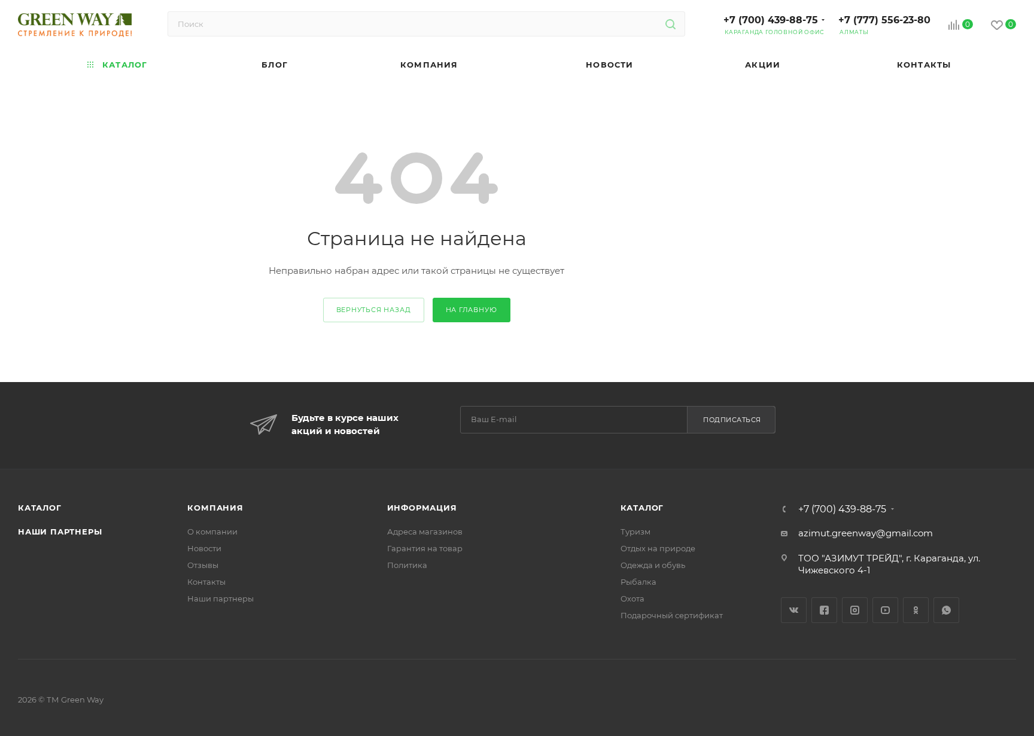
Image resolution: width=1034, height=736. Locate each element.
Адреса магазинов (425, 531)
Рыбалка (638, 582)
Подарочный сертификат (672, 615)
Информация (422, 507)
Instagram (855, 610)
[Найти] (670, 23)
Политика (407, 565)
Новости (204, 548)
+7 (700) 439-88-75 (770, 20)
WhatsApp (946, 610)
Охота (632, 598)
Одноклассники (916, 610)
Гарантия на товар (425, 548)
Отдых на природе (658, 548)
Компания (215, 507)
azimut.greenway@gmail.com (865, 533)
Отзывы (202, 565)
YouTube (885, 610)
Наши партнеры (60, 531)
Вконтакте (794, 610)
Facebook (824, 610)
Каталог (40, 507)
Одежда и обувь (653, 565)
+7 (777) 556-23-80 (884, 20)
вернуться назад (373, 310)
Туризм (635, 531)
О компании (212, 531)
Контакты (206, 582)
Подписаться (732, 420)
